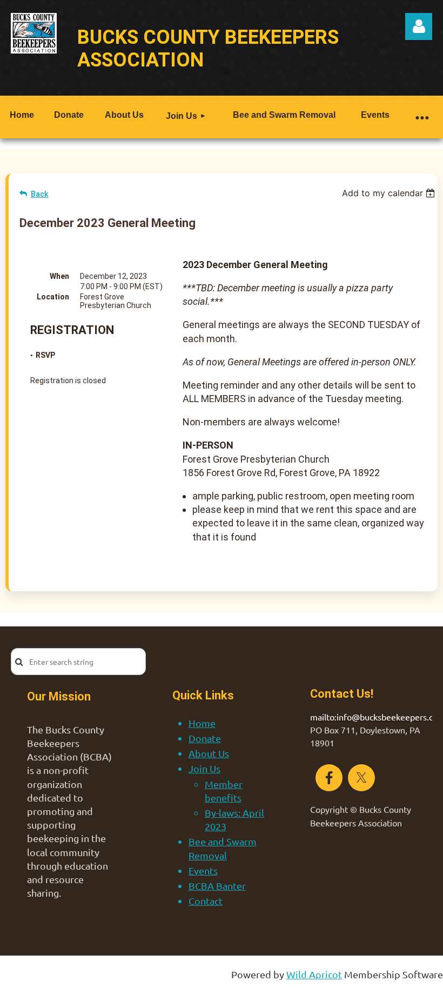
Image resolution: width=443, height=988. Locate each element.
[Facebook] (329, 777)
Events (203, 870)
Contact (206, 900)
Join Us (204, 768)
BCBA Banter (217, 885)
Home (202, 723)
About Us (209, 753)
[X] (361, 777)
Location (53, 296)
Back (39, 194)
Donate (205, 738)
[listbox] (390, 192)
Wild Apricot (314, 974)
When (59, 276)
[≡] (421, 117)
